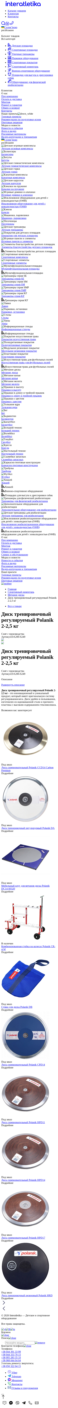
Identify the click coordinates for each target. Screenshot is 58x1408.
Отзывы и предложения (24, 1388)
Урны (4, 323)
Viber (14, 1372)
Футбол (5, 477)
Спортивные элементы (14, 263)
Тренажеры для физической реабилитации (24, 501)
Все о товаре (15, 606)
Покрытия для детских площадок (19, 235)
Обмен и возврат (10, 108)
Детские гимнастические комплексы (21, 166)
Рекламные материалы (13, 134)
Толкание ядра (9, 407)
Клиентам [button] (13, 13)
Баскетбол (6, 424)
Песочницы (7, 224)
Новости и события (12, 128)
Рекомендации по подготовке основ (21, 119)
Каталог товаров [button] (17, 10)
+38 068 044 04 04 (11, 1360)
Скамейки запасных (12, 459)
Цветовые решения (11, 122)
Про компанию (9, 96)
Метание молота (10, 384)
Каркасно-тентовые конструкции (19, 465)
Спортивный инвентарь (21, 592)
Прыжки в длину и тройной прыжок (21, 395)
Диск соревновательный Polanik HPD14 (23, 1180)
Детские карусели (11, 183)
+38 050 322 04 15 (11, 1366)
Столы (5, 317)
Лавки (4, 306)
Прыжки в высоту (11, 390)
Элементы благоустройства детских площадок (26, 247)
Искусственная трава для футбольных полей (25, 362)
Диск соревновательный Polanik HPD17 (23, 1237)
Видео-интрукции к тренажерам (19, 137)
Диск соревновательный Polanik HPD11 (23, 1122)
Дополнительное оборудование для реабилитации (28, 509)
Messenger (17, 1380)
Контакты (13, 16)
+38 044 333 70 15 (11, 1354)
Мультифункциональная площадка (20, 268)
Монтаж (5, 102)
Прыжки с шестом (11, 401)
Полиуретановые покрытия (16, 345)
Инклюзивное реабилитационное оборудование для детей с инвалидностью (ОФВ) (27, 526)
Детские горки (9, 171)
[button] (7, 24)
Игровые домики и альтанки (17, 195)
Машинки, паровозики (13, 218)
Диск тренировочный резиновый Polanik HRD (27, 1295)
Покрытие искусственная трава (18, 339)
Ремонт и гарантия (11, 105)
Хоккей (5, 482)
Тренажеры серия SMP (13, 290)
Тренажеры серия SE (12, 278)
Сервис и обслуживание (14, 554)
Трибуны (6, 471)
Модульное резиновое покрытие (19, 351)
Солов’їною (10, 27)
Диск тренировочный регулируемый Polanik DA (28, 828)
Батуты (5, 160)
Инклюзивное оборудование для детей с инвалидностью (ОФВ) (23, 205)
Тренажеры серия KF (12, 296)
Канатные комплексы (13, 177)
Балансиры (7, 154)
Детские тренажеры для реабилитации (22, 515)
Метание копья (9, 378)
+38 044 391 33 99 (11, 1351)
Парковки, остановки (13, 312)
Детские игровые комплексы (17, 148)
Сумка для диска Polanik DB (16, 1007)
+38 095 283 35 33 (11, 1357)
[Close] (2, 1394)
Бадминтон (7, 419)
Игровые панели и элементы (17, 241)
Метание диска (9, 372)
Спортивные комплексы (14, 257)
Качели (5, 212)
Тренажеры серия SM (13, 284)
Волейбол (6, 436)
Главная (12, 589)
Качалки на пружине (12, 189)
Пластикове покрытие (13, 356)
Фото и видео (8, 131)
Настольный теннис (12, 453)
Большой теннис (10, 430)
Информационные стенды (15, 329)
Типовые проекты (11, 116)
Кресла (5, 448)
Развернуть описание (13, 684)
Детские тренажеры (12, 229)
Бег (3, 413)
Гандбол (5, 442)
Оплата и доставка (11, 99)
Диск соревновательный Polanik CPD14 (23, 1064)
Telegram (16, 1376)
